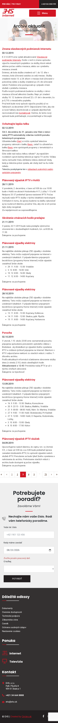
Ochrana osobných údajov (14, 627)
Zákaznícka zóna (10, 619)
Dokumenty (7, 608)
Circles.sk (27, 716)
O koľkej (7, 561)
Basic (30, 144)
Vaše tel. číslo (10, 527)
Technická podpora (11, 616)
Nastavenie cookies (11, 631)
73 (45, 474)
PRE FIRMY (16, 4)
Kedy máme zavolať (13, 542)
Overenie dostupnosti (12, 612)
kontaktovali (24, 113)
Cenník (5, 623)
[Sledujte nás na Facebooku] (43, 716)
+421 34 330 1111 (48, 4)
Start (19, 141)
